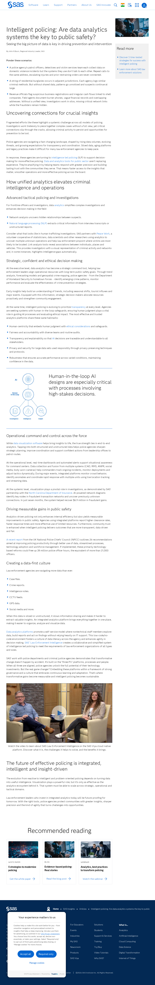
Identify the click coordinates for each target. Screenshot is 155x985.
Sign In (144, 5)
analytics (59, 205)
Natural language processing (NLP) (28, 223)
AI (53, 338)
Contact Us (130, 5)
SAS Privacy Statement (50, 934)
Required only (46, 954)
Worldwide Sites (123, 5)
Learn (46, 4)
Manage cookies (36, 963)
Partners (72, 4)
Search (115, 5)
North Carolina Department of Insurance (50, 492)
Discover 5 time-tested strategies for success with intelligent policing (132, 60)
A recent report (14, 539)
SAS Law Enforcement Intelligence (43, 642)
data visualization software (27, 443)
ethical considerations (78, 326)
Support (58, 4)
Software (33, 4)
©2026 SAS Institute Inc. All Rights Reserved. (94, 973)
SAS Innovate (103, 4)
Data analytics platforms (19, 631)
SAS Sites (137, 5)
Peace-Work (103, 233)
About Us (86, 4)
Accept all (25, 954)
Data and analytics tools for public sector (66, 161)
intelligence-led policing (64, 157)
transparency (78, 307)
